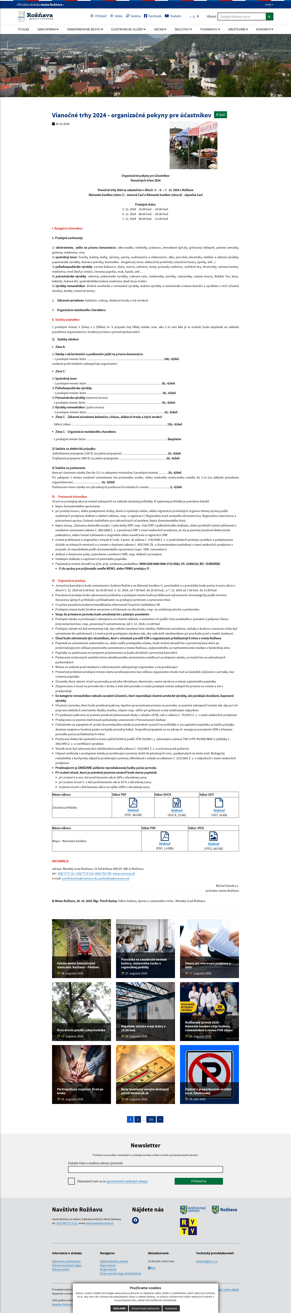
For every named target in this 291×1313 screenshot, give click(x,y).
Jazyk (268, 4)
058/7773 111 (66, 873)
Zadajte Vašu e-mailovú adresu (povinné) (95, 1163)
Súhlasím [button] (119, 1308)
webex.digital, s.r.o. (207, 1261)
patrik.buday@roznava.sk (79, 878)
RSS (152, 1268)
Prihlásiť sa (198, 1181)
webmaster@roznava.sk (99, 1223)
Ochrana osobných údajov (67, 1265)
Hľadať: (212, 16)
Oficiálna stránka (39, 5)
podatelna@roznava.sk (113, 878)
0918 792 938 (103, 873)
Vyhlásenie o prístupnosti (66, 1261)
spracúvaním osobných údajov (127, 1181)
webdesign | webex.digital (224, 1289)
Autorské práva (71, 1304)
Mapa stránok (108, 1265)
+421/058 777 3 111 (66, 1223)
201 (151, 1119)
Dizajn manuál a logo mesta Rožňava (120, 1273)
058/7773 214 (84, 873)
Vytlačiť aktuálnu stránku (114, 1261)
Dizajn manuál (108, 1269)
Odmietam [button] (171, 1308)
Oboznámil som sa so (112, 1181)
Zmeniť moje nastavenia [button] (145, 1308)
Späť (221, 115)
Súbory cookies (61, 1269)
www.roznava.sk (124, 873)
